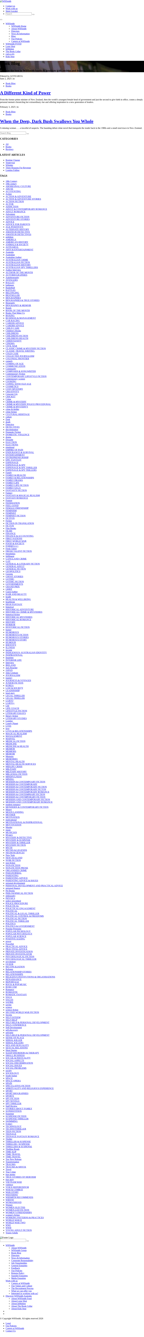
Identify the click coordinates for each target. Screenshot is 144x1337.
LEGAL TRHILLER (15, 698)
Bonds (8, 308)
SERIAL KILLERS (14, 1043)
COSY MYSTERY (14, 389)
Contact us (10, 6)
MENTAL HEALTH (15, 761)
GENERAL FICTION (16, 569)
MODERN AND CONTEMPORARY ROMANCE (29, 802)
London (9, 721)
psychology (11, 961)
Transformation (12, 1162)
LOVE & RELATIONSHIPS (19, 731)
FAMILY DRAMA (14, 480)
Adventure (10, 214)
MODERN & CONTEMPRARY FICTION (25, 794)
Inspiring (10, 657)
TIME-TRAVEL (13, 1157)
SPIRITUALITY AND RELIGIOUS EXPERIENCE (30, 1088)
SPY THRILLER (13, 1103)
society (9, 1070)
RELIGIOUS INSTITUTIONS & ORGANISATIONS (30, 977)
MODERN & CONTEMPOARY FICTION (25, 782)
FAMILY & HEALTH (16, 475)
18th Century (11, 181)
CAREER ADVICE (15, 323)
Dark (8, 419)
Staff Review (11, 1106)
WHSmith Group (19, 1250)
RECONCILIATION (15, 967)
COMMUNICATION (15, 366)
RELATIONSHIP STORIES (19, 972)
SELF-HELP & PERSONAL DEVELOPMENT (28, 1035)
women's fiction (13, 1215)
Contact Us (11, 1331)
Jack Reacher (11, 668)
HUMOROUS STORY (16, 640)
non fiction (10, 863)
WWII (8, 1227)
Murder (9, 827)
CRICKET (10, 396)
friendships (10, 554)
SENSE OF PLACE (15, 1037)
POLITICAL (11, 911)
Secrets (9, 1015)
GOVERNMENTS (14, 584)
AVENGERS (12, 280)
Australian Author (14, 257)
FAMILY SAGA (13, 488)
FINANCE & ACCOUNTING (20, 536)
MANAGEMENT (14, 736)
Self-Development (14, 1027)
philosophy (10, 896)
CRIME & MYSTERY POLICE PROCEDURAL (28, 404)
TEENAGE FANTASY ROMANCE (22, 1136)
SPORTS (10, 1096)
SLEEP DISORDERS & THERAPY (22, 1053)
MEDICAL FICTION (15, 741)
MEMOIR (10, 754)
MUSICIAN (11, 832)
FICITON (10, 518)
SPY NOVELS (12, 1101)
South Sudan (11, 1075)
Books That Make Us (15, 313)
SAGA (9, 997)
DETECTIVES (13, 427)
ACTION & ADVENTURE (18, 196)
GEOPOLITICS (13, 571)
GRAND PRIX (13, 586)
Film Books (11, 528)
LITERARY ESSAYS (16, 713)
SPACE (9, 1078)
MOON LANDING (15, 812)
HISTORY (10, 622)
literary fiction (12, 716)
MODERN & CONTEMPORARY (21, 784)
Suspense (10, 1113)
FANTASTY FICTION (16, 490)
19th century (11, 184)
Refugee (9, 969)
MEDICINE (11, 744)
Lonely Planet (12, 723)
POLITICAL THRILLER (17, 921)
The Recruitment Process (22, 1288)
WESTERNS (12, 1195)
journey (9, 678)
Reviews (9, 149)
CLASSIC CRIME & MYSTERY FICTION (26, 348)
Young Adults (12, 1233)
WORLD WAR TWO (15, 1222)
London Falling (12, 170)
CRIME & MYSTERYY (17, 407)
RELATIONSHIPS (14, 974)
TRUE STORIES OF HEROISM (21, 1177)
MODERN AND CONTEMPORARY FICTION (28, 799)
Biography (10, 303)
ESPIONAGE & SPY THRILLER (21, 467)
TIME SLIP (11, 1151)
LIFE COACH (12, 708)
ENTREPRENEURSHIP (17, 457)
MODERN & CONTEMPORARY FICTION (26, 787)
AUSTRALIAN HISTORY (18, 265)
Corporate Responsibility (22, 1260)
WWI (8, 1225)
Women (9, 1205)
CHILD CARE (12, 328)
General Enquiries (19, 1265)
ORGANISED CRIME (16, 870)
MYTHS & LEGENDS (16, 850)
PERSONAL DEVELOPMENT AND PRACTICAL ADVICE (34, 885)
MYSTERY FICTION (16, 845)
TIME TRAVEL (13, 1154)
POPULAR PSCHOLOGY (18, 931)
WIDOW (10, 1200)
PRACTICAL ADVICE (16, 946)
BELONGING (12, 293)
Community (11, 369)
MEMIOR (10, 749)
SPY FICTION (12, 1098)
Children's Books (13, 331)
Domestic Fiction (13, 432)
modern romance (13, 804)
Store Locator (12, 11)
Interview (10, 662)
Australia (10, 252)
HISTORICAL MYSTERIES (19, 617)
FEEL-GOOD (12, 505)
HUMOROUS (12, 632)
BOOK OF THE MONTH (18, 310)
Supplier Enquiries (19, 1275)
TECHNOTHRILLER (16, 1129)
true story (10, 1179)
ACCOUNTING (13, 191)
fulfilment (10, 556)
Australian (10, 255)
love (7, 728)
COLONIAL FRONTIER (17, 358)
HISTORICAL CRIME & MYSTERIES (24, 612)
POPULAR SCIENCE (16, 936)
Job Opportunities (19, 1263)
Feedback (15, 1268)
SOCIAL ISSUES (14, 1065)
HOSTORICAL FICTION (18, 627)
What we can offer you (21, 1291)
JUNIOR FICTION (14, 683)
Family (9, 472)
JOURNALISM (13, 675)
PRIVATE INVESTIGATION (19, 951)
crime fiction (11, 412)
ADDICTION (12, 206)
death (8, 422)
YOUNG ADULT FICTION (19, 1230)
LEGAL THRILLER (15, 695)
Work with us (12, 8)
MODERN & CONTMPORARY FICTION (25, 797)
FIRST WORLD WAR (16, 541)
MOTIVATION (13, 817)
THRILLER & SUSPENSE (18, 1141)
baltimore (10, 285)
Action (9, 194)
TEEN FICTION (13, 1131)
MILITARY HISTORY (16, 771)
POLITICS (11, 923)
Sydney (9, 1124)
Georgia (9, 574)
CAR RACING (13, 320)
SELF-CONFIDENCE (16, 1025)
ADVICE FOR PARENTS (18, 224)
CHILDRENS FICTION (17, 336)
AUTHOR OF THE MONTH (19, 272)
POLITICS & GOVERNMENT (20, 926)
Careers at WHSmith (20, 41)
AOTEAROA (12, 247)
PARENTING (12, 875)
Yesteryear (10, 162)
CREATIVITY (12, 391)
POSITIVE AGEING (15, 939)
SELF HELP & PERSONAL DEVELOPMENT (27, 1022)
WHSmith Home (18, 26)
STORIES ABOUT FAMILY (19, 1108)
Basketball (10, 287)
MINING (10, 779)
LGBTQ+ (10, 703)
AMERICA (11, 239)
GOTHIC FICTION (15, 581)
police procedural (13, 901)
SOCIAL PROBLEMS (16, 1068)
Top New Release (14, 1159)
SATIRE (9, 1002)
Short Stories (11, 1050)
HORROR (10, 624)
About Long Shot (19, 1301)
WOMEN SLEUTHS (15, 1207)
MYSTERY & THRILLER (18, 842)
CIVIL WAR (11, 346)
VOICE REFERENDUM (17, 1187)
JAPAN (9, 670)
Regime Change (13, 160)
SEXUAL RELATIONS (17, 1048)
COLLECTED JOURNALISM (20, 356)
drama (8, 437)
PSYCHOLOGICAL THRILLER (21, 959)
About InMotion (18, 1303)
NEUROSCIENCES (15, 852)
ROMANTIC (12, 992)
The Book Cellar (13, 51)
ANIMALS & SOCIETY (17, 244)
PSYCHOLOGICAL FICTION (20, 956)
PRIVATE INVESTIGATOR (19, 954)
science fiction (12, 1010)
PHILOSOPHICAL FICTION (19, 893)
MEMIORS (11, 751)
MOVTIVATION (13, 825)
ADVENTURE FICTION (17, 217)
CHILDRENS (12, 333)
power (8, 941)
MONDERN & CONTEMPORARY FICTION (27, 807)
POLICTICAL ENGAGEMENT (20, 908)
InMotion (10, 49)
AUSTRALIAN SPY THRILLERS (22, 267)
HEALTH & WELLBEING (18, 599)
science (9, 1007)
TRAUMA (11, 1164)
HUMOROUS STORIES (17, 637)
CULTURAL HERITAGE (18, 414)
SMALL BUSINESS (15, 1055)
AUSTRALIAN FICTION (18, 262)
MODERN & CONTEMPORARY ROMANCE (27, 792)
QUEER (9, 964)
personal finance (13, 888)
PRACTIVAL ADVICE (16, 949)
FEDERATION (13, 503)
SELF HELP (11, 1020)
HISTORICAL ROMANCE (18, 619)
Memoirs (10, 756)
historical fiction (13, 614)
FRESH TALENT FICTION (19, 551)
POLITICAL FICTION (16, 918)
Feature (9, 500)
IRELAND (11, 665)
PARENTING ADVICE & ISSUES (22, 880)
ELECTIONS (12, 445)
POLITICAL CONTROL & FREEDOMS (25, 916)
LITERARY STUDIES (16, 718)
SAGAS (9, 999)
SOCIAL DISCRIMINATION (19, 1063)
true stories (10, 1174)
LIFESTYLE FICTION (16, 711)
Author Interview (13, 270)
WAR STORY (12, 1192)
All (7, 144)
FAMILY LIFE (12, 483)
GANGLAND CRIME (16, 559)
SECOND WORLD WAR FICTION (22, 1012)
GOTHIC (10, 579)
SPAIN (9, 1083)
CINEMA (10, 343)
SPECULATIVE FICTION (18, 1086)
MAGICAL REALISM (16, 733)
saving (8, 1005)
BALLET (10, 282)
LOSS (8, 726)
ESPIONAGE (12, 462)
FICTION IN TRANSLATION (20, 523)
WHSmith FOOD (14, 44)
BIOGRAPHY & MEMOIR (18, 305)
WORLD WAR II (14, 1220)
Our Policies (16, 39)
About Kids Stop (18, 1308)
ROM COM (11, 987)
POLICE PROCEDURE (17, 903)
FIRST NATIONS (14, 538)
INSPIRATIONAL (14, 655)
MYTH (9, 847)
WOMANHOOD (14, 1202)
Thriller (9, 1139)
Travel (8, 1169)
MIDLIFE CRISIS (14, 766)
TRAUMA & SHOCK (16, 1167)
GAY (8, 561)
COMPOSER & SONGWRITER (21, 371)
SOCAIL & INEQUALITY (18, 1058)
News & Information (20, 34)
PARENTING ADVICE (17, 878)
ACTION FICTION (15, 201)
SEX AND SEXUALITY (17, 1045)
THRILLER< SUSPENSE (18, 1144)
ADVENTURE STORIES (18, 219)
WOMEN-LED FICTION (17, 1210)
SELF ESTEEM (13, 1017)
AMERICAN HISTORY (17, 242)
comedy (9, 361)
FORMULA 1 (12, 546)
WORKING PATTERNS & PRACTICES (25, 1217)
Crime (8, 399)
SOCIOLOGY (12, 1073)
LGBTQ (9, 700)
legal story (10, 693)
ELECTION (11, 442)
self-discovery (12, 1030)
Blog (13, 36)
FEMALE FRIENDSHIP (17, 508)
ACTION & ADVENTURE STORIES (23, 199)
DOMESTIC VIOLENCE (17, 434)
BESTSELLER (13, 295)
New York (10, 855)
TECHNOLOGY (14, 1126)
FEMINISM (11, 510)
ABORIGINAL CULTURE (18, 186)
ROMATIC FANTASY (16, 994)
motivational (11, 820)
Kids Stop (10, 56)
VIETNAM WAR (14, 1182)
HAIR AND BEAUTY (16, 594)
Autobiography (12, 277)
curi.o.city (10, 54)
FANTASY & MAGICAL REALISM (23, 495)
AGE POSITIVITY (14, 227)
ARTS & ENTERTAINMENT (19, 249)
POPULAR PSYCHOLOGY (19, 934)
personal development (15, 883)
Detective (10, 424)
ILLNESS (10, 647)
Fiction (9, 521)
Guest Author (12, 592)
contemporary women (15, 379)
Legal (8, 1323)
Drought (9, 439)
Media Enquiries (18, 1278)
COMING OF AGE (15, 363)
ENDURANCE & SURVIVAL (20, 452)
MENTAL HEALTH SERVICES (21, 764)
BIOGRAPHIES (13, 298)
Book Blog (10, 83)
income (9, 650)
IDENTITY (11, 645)
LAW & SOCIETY (14, 688)
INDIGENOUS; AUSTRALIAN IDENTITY (26, 652)
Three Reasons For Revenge (18, 168)
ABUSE (9, 189)
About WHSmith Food (21, 1298)
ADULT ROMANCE (15, 211)
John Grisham (12, 673)
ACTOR (10, 204)
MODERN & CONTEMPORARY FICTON (26, 789)
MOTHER (10, 814)
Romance (10, 989)
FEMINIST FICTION (16, 516)
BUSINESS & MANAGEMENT (21, 318)
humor (8, 630)
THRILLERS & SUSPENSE (19, 1146)
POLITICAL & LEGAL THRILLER (22, 913)
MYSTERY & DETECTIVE (19, 837)
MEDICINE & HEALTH (17, 746)
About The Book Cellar (21, 1306)
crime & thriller (12, 409)
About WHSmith (18, 28)
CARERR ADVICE (15, 325)
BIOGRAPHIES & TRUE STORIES (23, 300)
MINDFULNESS (14, 776)
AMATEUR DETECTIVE (18, 232)
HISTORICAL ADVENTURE (20, 609)
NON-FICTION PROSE (17, 868)
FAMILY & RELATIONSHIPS (20, 477)
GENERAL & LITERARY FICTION (23, 564)
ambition (9, 237)
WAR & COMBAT (14, 1189)
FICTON (10, 526)
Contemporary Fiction (15, 374)
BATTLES (10, 290)
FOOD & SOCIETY (15, 543)
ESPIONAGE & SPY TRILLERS (21, 470)
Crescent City (12, 394)
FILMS (9, 531)
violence (9, 1184)
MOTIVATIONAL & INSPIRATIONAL (24, 822)
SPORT (9, 1091)
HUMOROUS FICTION (17, 635)
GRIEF (9, 589)
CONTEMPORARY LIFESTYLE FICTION (26, 376)
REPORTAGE (12, 982)
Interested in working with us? (24, 1293)
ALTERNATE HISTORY (17, 229)
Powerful (10, 944)
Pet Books (10, 891)
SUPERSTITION (14, 1111)
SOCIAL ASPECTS (15, 1060)
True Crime (11, 1172)
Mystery (9, 835)
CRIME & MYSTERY (16, 401)
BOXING (10, 315)
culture (9, 417)
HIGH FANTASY (14, 604)
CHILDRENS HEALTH (17, 338)
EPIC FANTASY (14, 460)
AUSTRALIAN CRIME (17, 260)
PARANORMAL (14, 873)
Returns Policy (17, 1273)
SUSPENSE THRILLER (17, 1119)
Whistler (9, 165)
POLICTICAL (12, 906)
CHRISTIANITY (14, 341)
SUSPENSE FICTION (16, 1116)
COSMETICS (12, 386)
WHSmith (10, 23)
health (8, 597)
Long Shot (10, 46)
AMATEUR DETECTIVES (18, 234)
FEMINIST (11, 513)
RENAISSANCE (14, 979)
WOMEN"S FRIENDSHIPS (19, 1212)
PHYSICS (10, 898)
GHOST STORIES (14, 576)
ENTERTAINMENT (15, 455)
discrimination (12, 429)
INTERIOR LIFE (14, 660)
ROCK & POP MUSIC (16, 984)
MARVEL (10, 738)
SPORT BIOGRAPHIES (17, 1093)
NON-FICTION (13, 865)
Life (7, 706)
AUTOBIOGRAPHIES (16, 275)
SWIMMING (12, 1121)
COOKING (11, 381)
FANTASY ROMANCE (17, 498)
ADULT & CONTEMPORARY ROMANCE (26, 209)
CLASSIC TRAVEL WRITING (20, 351)
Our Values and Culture (21, 1286)
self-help (9, 1032)
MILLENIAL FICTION (16, 774)
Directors (15, 31)
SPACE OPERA (13, 1081)
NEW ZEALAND (14, 858)
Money (9, 809)
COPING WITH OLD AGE (18, 384)
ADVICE (10, 222)
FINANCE (11, 533)
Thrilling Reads (12, 1149)
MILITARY (11, 769)
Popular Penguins (13, 929)
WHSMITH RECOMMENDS (19, 1197)
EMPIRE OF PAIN (14, 450)
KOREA (10, 685)
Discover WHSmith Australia (19, 1296)
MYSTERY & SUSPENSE (18, 840)
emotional (10, 447)
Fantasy (9, 493)
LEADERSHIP (13, 690)
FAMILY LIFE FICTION (17, 485)
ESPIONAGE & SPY (15, 465)
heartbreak (10, 602)
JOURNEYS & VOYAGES (18, 680)
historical (10, 607)
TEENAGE (11, 1134)
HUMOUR (11, 642)
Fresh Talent (11, 548)
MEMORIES (12, 759)
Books (8, 86)
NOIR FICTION (13, 860)
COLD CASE (12, 353)
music (8, 830)
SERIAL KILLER (14, 1040)
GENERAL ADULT (15, 566)
